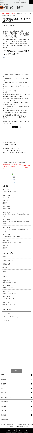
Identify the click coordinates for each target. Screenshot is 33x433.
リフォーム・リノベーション (10, 317)
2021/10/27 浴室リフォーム (6, 202)
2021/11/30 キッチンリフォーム (8, 196)
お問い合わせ (13, 117)
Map (20, 430)
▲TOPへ (16, 371)
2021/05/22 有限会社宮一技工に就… (9, 303)
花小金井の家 (6, 264)
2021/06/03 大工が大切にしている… (9, 281)
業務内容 (3, 379)
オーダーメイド (6, 313)
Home (8, 430)
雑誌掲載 (5, 267)
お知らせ (8, 13)
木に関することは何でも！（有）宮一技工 (15, 138)
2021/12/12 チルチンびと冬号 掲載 (9, 191)
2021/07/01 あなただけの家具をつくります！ (12, 235)
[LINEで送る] (24, 127)
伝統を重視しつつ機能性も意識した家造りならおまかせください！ (11, 166)
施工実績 (3, 384)
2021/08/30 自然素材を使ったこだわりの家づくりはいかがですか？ (15, 221)
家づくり (5, 256)
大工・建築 (5, 320)
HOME (3, 13)
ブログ (3, 388)
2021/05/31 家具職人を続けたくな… (9, 286)
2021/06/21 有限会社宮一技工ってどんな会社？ (12, 241)
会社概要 (3, 415)
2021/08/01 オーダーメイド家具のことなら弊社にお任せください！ (15, 229)
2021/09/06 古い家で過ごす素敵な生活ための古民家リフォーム (15, 214)
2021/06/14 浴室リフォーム (6, 247)
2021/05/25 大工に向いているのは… (9, 298)
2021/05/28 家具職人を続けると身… (9, 292)
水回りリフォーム (7, 260)
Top (26, 430)
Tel (14, 430)
